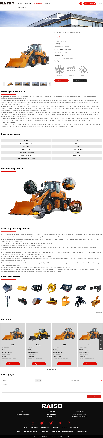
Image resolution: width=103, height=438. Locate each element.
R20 (101, 312)
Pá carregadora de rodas (54, 21)
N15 (7, 312)
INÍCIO (38, 21)
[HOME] (7, 3)
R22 (65, 21)
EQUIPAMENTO (44, 21)
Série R (62, 21)
